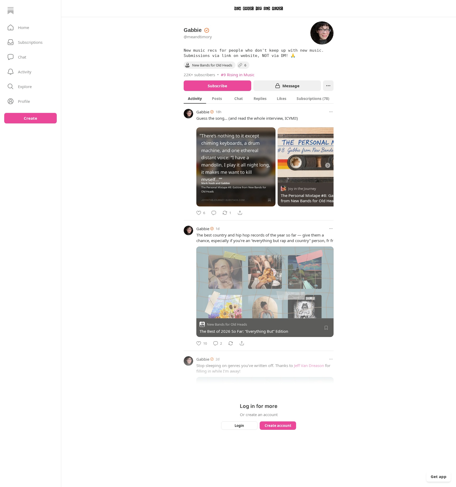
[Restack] (230, 343)
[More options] (331, 112)
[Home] (10, 10)
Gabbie (202, 111)
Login (239, 425)
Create (30, 118)
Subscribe (217, 85)
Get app (438, 476)
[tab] (195, 98)
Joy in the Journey (302, 188)
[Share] (239, 213)
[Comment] (213, 213)
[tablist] (259, 98)
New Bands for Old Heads (227, 324)
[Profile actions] (328, 85)
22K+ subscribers (199, 74)
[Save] (326, 328)
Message (291, 85)
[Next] (328, 165)
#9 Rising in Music (237, 74)
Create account (278, 425)
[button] (30, 27)
